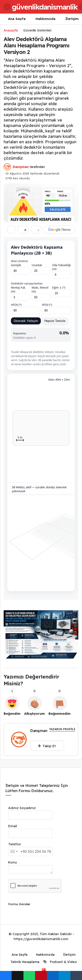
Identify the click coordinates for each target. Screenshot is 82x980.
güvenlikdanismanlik (44, 6)
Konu (12, 862)
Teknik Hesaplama (24, 962)
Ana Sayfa (17, 19)
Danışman (21, 167)
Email (12, 826)
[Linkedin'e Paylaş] (53, 975)
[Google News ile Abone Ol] (59, 229)
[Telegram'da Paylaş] (64, 975)
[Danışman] (19, 740)
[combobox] (13, 851)
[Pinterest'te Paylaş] (41, 975)
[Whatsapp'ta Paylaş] (29, 975)
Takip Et (49, 746)
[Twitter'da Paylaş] (17, 975)
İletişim (72, 19)
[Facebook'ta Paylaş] (6, 975)
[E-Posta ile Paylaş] (76, 975)
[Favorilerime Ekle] (11, 229)
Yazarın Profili (62, 729)
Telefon (14, 844)
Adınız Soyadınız (22, 808)
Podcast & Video (63, 962)
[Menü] (7, 6)
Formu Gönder (19, 904)
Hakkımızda (45, 19)
